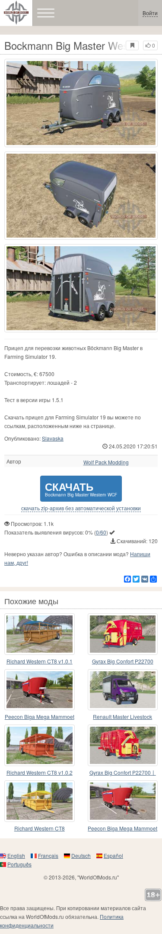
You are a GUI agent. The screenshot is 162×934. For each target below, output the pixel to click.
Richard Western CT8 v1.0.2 (39, 772)
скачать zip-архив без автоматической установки (81, 508)
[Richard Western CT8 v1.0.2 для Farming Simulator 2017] (39, 745)
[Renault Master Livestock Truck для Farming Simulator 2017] (123, 690)
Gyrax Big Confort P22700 (122, 661)
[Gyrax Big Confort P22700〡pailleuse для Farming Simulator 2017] (123, 745)
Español (113, 855)
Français (48, 855)
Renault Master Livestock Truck (122, 717)
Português (19, 864)
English (16, 855)
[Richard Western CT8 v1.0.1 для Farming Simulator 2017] (39, 634)
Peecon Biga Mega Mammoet (39, 716)
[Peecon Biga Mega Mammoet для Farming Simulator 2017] (39, 690)
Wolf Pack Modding (106, 462)
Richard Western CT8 (39, 828)
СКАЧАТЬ (81, 488)
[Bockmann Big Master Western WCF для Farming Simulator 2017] (81, 103)
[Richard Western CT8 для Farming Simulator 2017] (39, 801)
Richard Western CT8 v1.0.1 (39, 661)
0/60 (101, 532)
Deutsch (81, 855)
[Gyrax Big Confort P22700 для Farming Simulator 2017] (123, 634)
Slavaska (53, 438)
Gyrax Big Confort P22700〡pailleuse (122, 773)
